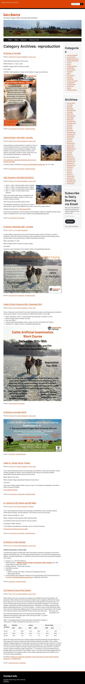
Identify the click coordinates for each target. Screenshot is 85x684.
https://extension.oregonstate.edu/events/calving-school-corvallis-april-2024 (19, 161)
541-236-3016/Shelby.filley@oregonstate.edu (19, 577)
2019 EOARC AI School (10, 490)
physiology (70, 77)
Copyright (6, 679)
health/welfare (70, 68)
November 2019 (71, 134)
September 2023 (71, 110)
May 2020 (69, 127)
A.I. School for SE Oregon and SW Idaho (19, 503)
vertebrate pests (71, 84)
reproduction (21, 129)
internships (70, 71)
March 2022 (70, 119)
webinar (69, 88)
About (16, 40)
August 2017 (70, 167)
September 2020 (71, 123)
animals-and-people (72, 55)
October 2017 (70, 163)
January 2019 (70, 145)
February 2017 (71, 176)
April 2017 (69, 172)
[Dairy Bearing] (42, 28)
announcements (13, 129)
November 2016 (71, 181)
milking (69, 73)
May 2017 (69, 170)
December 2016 (71, 180)
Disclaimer (6, 681)
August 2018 (70, 150)
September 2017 (71, 165)
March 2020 (70, 130)
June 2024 (70, 105)
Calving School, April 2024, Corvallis (18, 137)
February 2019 (71, 143)
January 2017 (70, 178)
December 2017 (71, 159)
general (69, 64)
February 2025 (71, 103)
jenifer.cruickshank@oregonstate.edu (34, 164)
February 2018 (71, 158)
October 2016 (70, 183)
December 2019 (71, 132)
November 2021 (71, 121)
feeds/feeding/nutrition (73, 60)
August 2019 (70, 138)
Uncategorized (71, 82)
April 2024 (69, 107)
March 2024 (70, 108)
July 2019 (69, 139)
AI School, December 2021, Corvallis (18, 226)
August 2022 (70, 117)
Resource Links (34, 40)
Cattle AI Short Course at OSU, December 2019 (22, 304)
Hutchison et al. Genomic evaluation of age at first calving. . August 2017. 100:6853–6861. (31, 658)
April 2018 (69, 154)
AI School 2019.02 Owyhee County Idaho (15, 529)
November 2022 (71, 116)
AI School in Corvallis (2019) (14, 412)
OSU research (70, 75)
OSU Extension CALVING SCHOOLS (18, 177)
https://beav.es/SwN (25, 209)
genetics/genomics (14, 663)
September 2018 (71, 149)
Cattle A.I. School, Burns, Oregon (16, 463)
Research (23, 40)
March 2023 (70, 114)
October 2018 (70, 147)
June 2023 (70, 112)
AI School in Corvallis (12, 53)
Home (10, 40)
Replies (31, 506)
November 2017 (71, 161)
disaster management (72, 59)
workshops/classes (30, 129)
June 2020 (70, 125)
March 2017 (70, 174)
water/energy (70, 86)
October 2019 (70, 136)
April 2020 (69, 128)
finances (69, 62)
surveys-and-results (72, 81)
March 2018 (70, 156)
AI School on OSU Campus (14, 542)
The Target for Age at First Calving (17, 590)
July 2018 (69, 152)
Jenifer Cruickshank (22, 57)
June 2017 (70, 169)
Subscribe (70, 221)
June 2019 (70, 141)
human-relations (71, 70)
